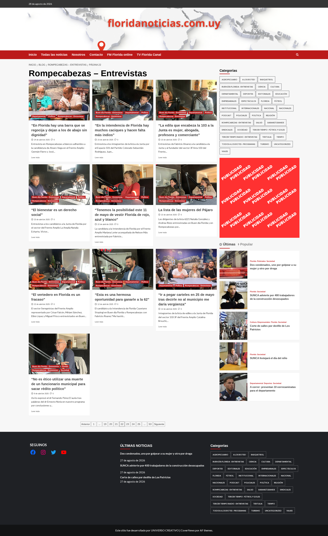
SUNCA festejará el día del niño (268, 358)
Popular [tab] (246, 244)
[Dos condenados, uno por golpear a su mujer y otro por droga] (234, 264)
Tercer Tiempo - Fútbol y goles (268, 130)
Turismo (264, 144)
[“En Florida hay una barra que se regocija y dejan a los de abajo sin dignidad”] (59, 100)
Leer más (35, 157)
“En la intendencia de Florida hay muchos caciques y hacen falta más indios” (122, 130)
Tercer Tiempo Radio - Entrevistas (239, 137)
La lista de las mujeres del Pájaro (185, 210)
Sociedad (65, 370)
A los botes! (248, 79)
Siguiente (159, 424)
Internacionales (250, 108)
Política (51, 116)
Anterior (85, 424)
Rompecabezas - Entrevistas (71, 116)
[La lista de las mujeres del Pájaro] (186, 184)
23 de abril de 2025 (105, 140)
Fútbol (278, 101)
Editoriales (264, 94)
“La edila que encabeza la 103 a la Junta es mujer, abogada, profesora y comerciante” (186, 130)
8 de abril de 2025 (41, 394)
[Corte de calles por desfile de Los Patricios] (234, 325)
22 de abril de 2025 (105, 224)
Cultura (274, 87)
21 (116, 424)
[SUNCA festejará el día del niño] (234, 356)
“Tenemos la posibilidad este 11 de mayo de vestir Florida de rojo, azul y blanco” (122, 214)
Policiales (241, 115)
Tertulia (266, 137)
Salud (259, 122)
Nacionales (285, 108)
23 (127, 424)
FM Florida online (120, 54)
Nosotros (78, 54)
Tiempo (280, 137)
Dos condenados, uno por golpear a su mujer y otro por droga (156, 453)
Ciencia (261, 87)
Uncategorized (282, 144)
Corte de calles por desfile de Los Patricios (145, 477)
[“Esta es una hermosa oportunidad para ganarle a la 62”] (122, 269)
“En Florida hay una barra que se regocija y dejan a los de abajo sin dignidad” (59, 130)
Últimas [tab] (228, 244)
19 (105, 424)
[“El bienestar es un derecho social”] (59, 184)
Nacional (269, 108)
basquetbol (266, 79)
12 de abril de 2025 (105, 304)
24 (133, 424)
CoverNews (188, 530)
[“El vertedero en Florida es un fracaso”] (59, 269)
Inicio (33, 54)
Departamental (38, 116)
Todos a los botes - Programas (238, 144)
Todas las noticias (54, 54)
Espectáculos (248, 101)
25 (139, 424)
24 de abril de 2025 (42, 140)
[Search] (297, 55)
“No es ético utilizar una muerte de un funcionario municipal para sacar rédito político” (58, 384)
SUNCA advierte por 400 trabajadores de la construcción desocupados (162, 465)
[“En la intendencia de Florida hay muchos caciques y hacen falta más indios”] (122, 100)
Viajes (225, 151)
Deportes (248, 94)
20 (110, 424)
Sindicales (227, 130)
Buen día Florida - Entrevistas (109, 113)
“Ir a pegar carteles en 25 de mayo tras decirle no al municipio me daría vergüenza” (186, 299)
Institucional (229, 108)
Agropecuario (229, 79)
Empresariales (229, 101)
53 (150, 424)
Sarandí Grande (275, 122)
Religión (270, 115)
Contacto (96, 54)
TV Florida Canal (149, 54)
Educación (281, 94)
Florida (65, 366)
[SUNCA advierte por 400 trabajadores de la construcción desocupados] (234, 294)
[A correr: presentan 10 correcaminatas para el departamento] (234, 386)
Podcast (226, 115)
